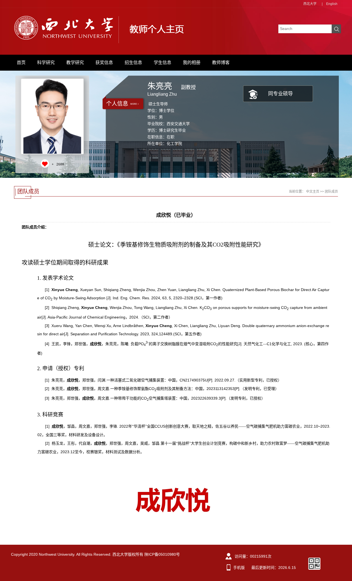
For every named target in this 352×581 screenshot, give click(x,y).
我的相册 (191, 62)
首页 (21, 62)
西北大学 (310, 4)
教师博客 (221, 62)
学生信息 (162, 62)
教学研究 (75, 62)
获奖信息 (104, 62)
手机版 (239, 567)
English (331, 4)
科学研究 (46, 62)
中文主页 (312, 191)
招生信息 (133, 62)
